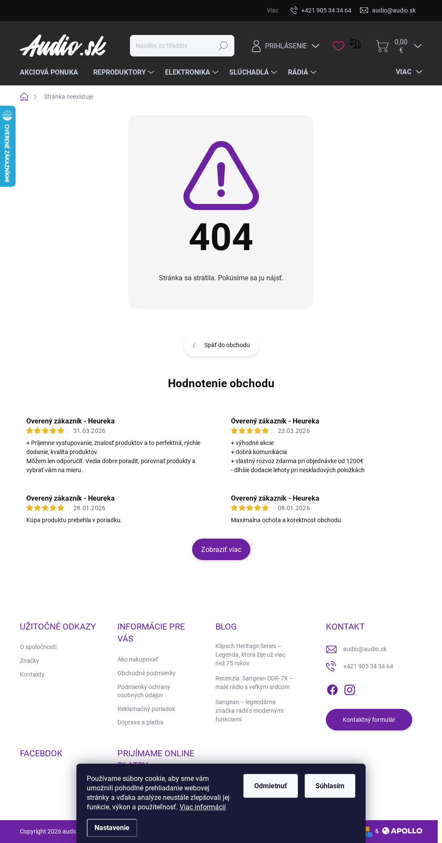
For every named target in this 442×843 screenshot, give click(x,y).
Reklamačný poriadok (146, 708)
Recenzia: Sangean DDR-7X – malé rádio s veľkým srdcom (254, 682)
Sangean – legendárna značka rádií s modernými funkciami (249, 710)
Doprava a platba (140, 722)
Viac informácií (203, 807)
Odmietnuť (270, 786)
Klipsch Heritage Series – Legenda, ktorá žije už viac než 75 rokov (250, 654)
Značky (29, 660)
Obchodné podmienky (146, 673)
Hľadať (223, 45)
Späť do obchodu (227, 345)
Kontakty (32, 674)
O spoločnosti (38, 646)
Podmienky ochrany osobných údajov (143, 691)
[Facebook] (332, 688)
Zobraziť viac (221, 549)
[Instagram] (349, 688)
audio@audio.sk (365, 649)
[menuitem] (52, 72)
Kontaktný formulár (369, 719)
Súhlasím (330, 786)
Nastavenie (112, 828)
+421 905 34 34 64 (368, 666)
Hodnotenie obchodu (221, 383)
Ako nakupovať (137, 659)
